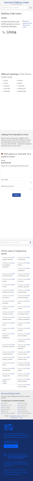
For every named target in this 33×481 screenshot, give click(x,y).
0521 (22, 409)
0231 (8, 296)
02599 (24, 312)
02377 (8, 290)
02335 (24, 374)
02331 (8, 352)
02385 (24, 290)
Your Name (4, 179)
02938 (8, 323)
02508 (8, 368)
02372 (24, 306)
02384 (24, 323)
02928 (24, 334)
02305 (24, 385)
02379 (8, 317)
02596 (24, 339)
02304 (24, 279)
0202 (5, 409)
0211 (22, 405)
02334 (24, 317)
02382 (24, 379)
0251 (8, 413)
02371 (8, 306)
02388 (24, 352)
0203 (5, 407)
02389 (8, 279)
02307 (8, 257)
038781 (6, 380)
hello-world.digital (11, 446)
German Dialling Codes (16, 2)
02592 (8, 328)
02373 (24, 274)
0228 (4, 411)
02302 (24, 368)
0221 (4, 403)
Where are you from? (7, 186)
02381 (24, 296)
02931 (8, 301)
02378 (8, 263)
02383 (24, 263)
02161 (25, 413)
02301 (24, 257)
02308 (8, 274)
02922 (24, 301)
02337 (8, 374)
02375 (8, 363)
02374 (8, 312)
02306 (8, 285)
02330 (8, 345)
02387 (24, 345)
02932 (24, 357)
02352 (8, 334)
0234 (22, 407)
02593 (24, 363)
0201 (6, 405)
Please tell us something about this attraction (15, 166)
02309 (24, 328)
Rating (3, 160)
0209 (23, 411)
